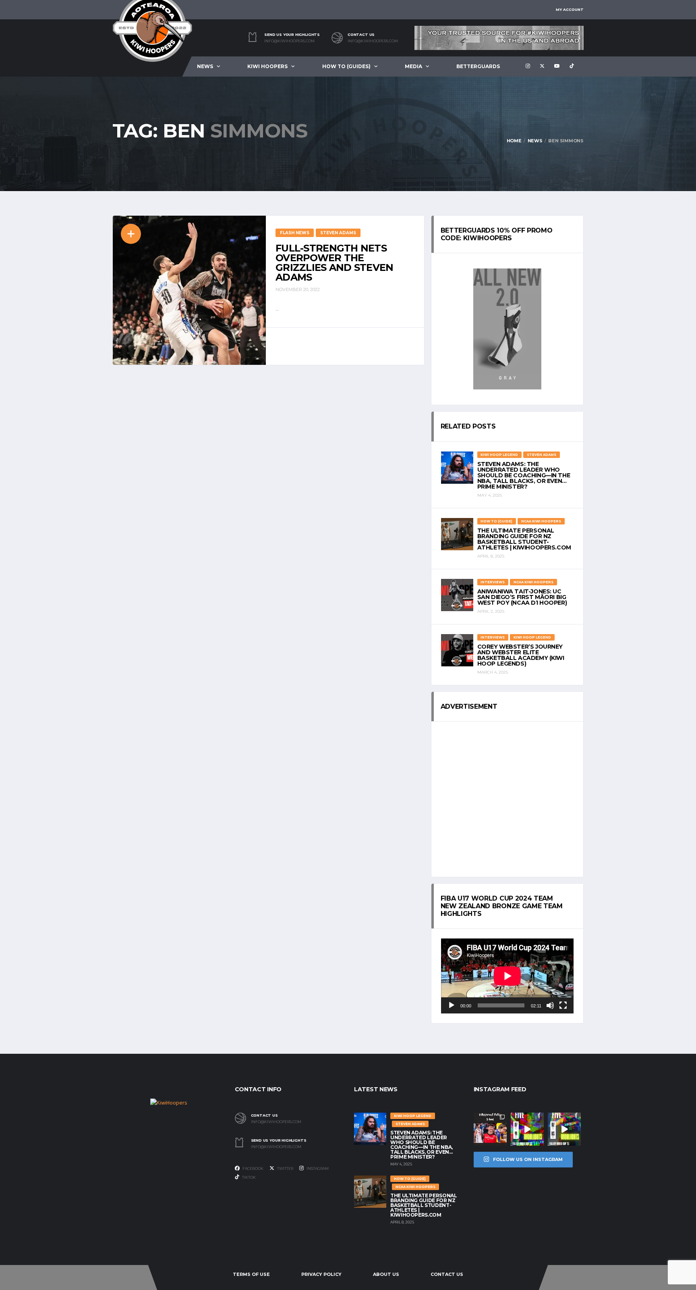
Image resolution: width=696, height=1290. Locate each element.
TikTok (248, 1177)
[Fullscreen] (563, 1005)
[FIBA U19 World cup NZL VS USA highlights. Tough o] (564, 1129)
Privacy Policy (321, 1274)
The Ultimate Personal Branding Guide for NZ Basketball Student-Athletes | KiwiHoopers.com (524, 539)
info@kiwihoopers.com (289, 41)
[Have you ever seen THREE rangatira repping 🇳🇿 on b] (490, 1129)
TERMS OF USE (251, 1274)
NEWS (205, 66)
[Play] (451, 1005)
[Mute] (550, 1005)
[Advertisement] (507, 799)
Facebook (252, 1168)
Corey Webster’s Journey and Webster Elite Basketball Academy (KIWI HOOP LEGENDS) (520, 655)
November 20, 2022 (298, 289)
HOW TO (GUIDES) (346, 66)
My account (570, 9)
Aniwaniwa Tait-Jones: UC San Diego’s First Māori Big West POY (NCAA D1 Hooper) (522, 597)
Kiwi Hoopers (267, 66)
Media (413, 66)
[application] (507, 975)
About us (386, 1274)
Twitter (284, 1168)
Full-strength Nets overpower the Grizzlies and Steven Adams (335, 262)
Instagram (317, 1168)
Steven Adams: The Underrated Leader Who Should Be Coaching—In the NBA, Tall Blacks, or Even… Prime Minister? (523, 475)
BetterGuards (478, 66)
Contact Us (447, 1274)
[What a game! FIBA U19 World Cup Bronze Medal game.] (527, 1129)
